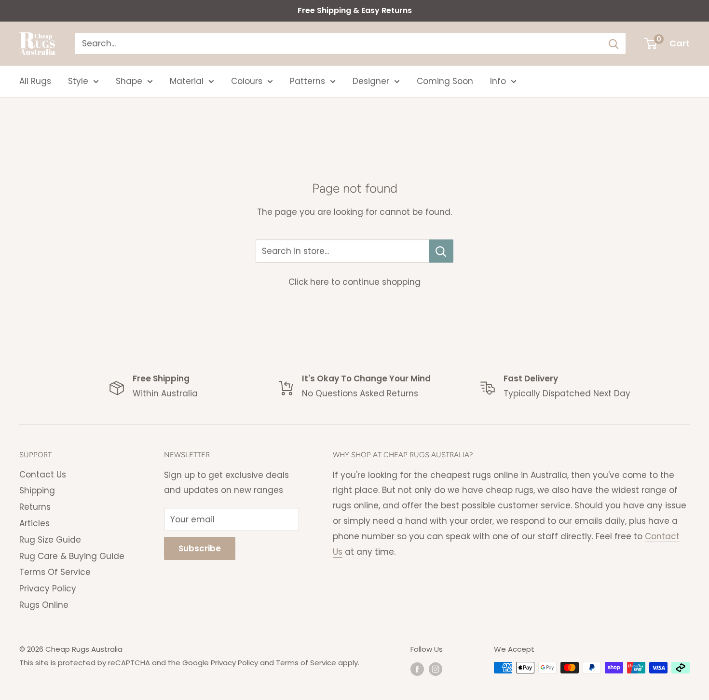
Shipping (37, 490)
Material (187, 81)
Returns (35, 507)
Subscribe (199, 548)
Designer (371, 81)
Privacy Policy (47, 588)
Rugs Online (43, 605)
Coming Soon (445, 81)
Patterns (307, 81)
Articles (34, 523)
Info (498, 81)
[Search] (613, 43)
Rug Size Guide (50, 540)
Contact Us (42, 474)
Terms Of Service (55, 572)
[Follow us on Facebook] (417, 669)
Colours (246, 81)
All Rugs (35, 81)
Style (78, 81)
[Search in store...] (441, 251)
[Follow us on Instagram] (435, 669)
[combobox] (338, 43)
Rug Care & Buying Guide (71, 556)
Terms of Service (306, 663)
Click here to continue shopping (354, 282)
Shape (129, 81)
